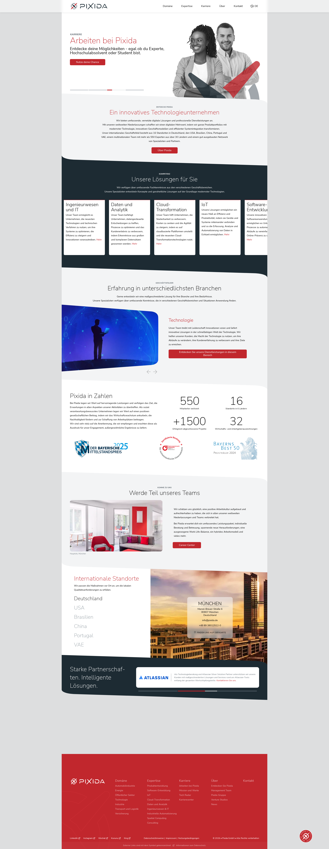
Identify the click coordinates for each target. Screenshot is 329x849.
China (80, 626)
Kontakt (238, 6)
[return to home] (89, 6)
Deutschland (88, 598)
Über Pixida (164, 150)
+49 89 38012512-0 (210, 625)
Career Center (187, 545)
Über (222, 6)
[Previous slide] (149, 372)
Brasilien (83, 617)
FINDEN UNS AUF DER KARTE (211, 632)
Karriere (206, 6)
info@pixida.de (210, 620)
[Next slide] (155, 372)
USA (79, 607)
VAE (79, 644)
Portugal (83, 635)
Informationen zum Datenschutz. (191, 845)
